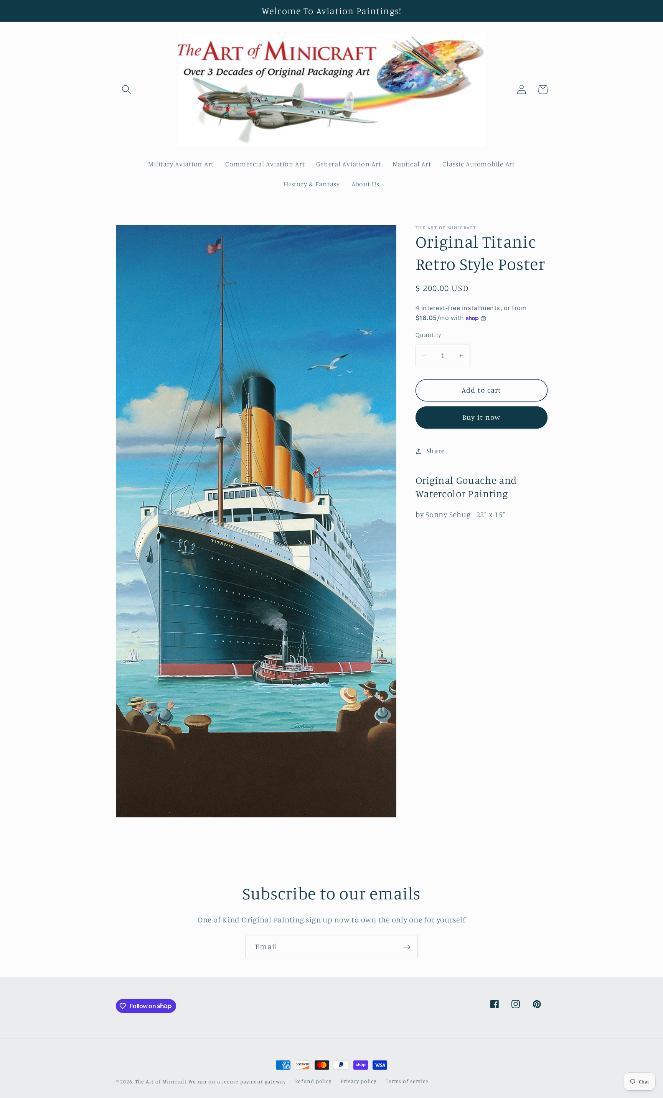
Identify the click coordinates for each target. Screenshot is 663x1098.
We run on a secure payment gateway (237, 1081)
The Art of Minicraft (161, 1081)
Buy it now (481, 417)
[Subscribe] (406, 947)
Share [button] (436, 451)
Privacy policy (358, 1081)
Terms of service (407, 1081)
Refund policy (313, 1081)
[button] (126, 89)
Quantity (429, 335)
